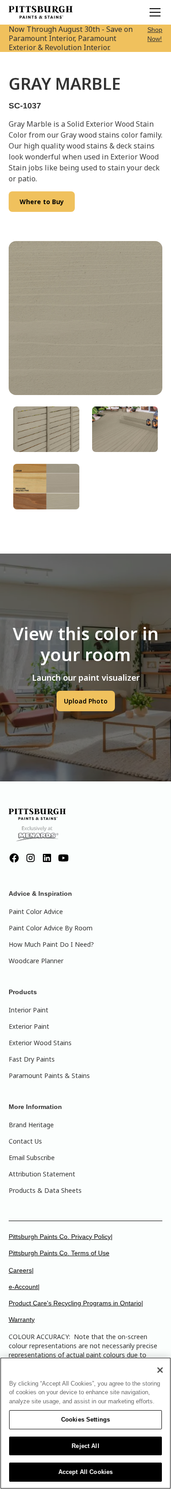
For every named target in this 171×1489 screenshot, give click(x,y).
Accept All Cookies (85, 1471)
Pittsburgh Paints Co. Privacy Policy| (61, 1236)
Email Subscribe (32, 1157)
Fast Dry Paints (32, 1059)
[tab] (46, 429)
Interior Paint (28, 1010)
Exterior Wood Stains (40, 1042)
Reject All (85, 1446)
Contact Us (25, 1141)
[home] (41, 12)
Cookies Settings (85, 1419)
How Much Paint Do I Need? (51, 944)
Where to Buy (42, 201)
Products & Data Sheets (45, 1190)
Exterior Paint (29, 1026)
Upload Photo (86, 701)
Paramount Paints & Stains (49, 1075)
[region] (85, 1423)
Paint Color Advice (36, 911)
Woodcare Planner (36, 960)
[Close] (160, 1370)
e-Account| (24, 1286)
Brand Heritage (31, 1124)
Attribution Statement (42, 1174)
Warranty (22, 1319)
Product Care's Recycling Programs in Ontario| (76, 1303)
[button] (153, 12)
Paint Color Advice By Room (51, 928)
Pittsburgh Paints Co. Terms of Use (59, 1253)
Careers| (21, 1270)
